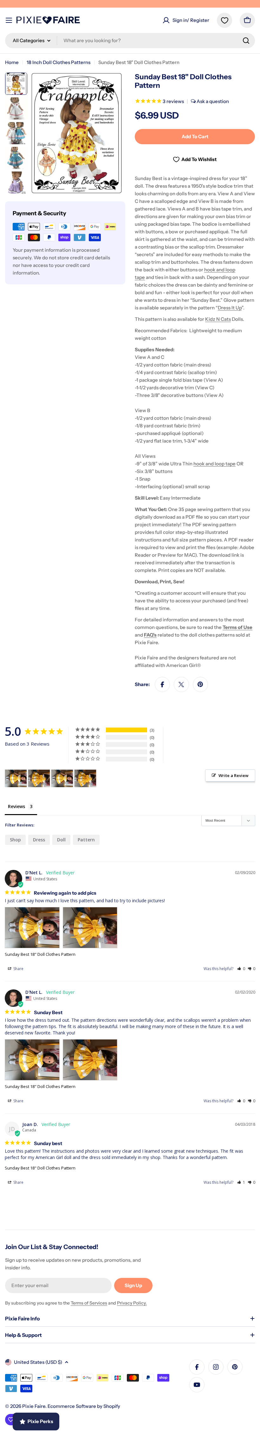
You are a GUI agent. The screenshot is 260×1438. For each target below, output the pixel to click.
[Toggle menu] (9, 20)
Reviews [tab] (16, 806)
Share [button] (17, 968)
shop (15, 840)
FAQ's (150, 635)
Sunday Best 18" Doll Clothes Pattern (40, 954)
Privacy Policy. (132, 1303)
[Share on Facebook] (162, 684)
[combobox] (130, 40)
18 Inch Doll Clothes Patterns (58, 62)
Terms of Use (237, 627)
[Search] (246, 40)
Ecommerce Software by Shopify (84, 1406)
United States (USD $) (38, 1362)
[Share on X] (181, 684)
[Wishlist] (224, 20)
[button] (241, 968)
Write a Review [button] (233, 775)
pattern (86, 840)
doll (61, 840)
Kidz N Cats (218, 319)
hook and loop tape (214, 464)
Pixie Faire (33, 1406)
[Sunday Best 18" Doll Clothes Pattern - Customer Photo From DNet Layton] (16, 778)
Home (12, 62)
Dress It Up (230, 308)
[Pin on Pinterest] (200, 684)
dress (39, 840)
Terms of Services (89, 1303)
